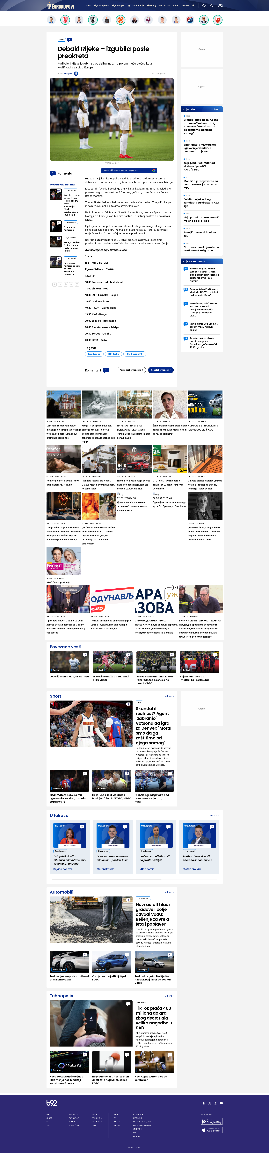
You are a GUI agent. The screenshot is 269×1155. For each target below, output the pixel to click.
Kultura (72, 1122)
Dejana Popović (63, 869)
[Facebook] (204, 1103)
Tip (193, 5)
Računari (57, 1070)
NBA (139, 702)
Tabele (185, 5)
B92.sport (68, 73)
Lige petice (71, 237)
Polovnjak (142, 969)
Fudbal (56, 670)
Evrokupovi (71, 190)
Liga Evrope (118, 5)
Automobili (97, 1122)
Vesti (61, 39)
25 (59, 259)
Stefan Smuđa (105, 869)
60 (186, 338)
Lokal (94, 1125)
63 (59, 238)
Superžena (74, 1125)
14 (82, 826)
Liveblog (151, 5)
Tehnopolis (97, 1118)
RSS (134, 1132)
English (117, 1122)
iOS (139, 1070)
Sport (49, 1118)
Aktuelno (100, 969)
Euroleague (71, 222)
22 (127, 954)
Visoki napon (59, 969)
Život (49, 1125)
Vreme (117, 1125)
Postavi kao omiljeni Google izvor (120, 170)
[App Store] (212, 1130)
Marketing (138, 1114)
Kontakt (137, 1136)
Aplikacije (138, 1129)
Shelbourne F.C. (135, 354)
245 (185, 289)
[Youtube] (221, 1103)
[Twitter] (209, 1103)
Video (176, 5)
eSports (95, 1114)
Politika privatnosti (142, 1125)
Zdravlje (73, 1114)
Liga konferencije (135, 5)
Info (48, 1114)
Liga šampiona (101, 5)
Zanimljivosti (143, 898)
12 (125, 826)
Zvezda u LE (164, 5)
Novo (88, 5)
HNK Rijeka (113, 354)
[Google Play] (212, 1121)
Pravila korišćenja (142, 1122)
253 (58, 191)
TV (115, 1118)
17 (168, 826)
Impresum (137, 1118)
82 (186, 303)
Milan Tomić (147, 869)
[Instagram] (215, 1103)
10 (212, 826)
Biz (48, 1122)
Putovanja (74, 1118)
